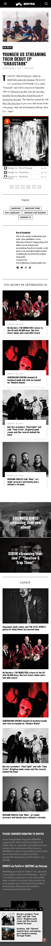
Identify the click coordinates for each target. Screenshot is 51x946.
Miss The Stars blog (11, 103)
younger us (25, 217)
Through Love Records (35, 213)
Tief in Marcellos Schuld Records (26, 95)
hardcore (16, 208)
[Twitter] (23, 187)
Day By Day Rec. (36, 91)
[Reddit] (34, 187)
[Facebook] (12, 187)
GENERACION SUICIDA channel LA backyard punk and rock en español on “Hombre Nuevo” (24, 380)
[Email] (39, 187)
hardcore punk (32, 208)
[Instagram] (25, 267)
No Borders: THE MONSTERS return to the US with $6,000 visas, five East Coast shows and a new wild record (25, 330)
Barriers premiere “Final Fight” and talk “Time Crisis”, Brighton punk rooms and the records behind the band (27, 918)
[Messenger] (17, 187)
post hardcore (12, 213)
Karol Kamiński (23, 232)
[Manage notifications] (44, 940)
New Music (7, 47)
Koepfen (6, 95)
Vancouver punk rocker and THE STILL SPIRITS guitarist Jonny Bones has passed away (24, 628)
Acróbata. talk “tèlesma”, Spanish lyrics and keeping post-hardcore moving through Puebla (29, 932)
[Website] (30, 267)
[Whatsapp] (28, 187)
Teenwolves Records (12, 99)
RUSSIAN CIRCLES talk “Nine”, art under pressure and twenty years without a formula (23, 482)
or (23, 866)
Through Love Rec (18, 91)
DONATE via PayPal (12, 866)
